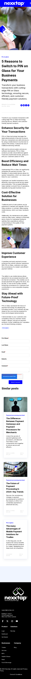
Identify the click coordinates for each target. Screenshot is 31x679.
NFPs (3, 653)
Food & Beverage (6, 662)
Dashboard (5, 634)
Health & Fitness (6, 656)
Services (4, 650)
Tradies (4, 647)
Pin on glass (5, 328)
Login (3, 631)
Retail (3, 659)
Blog (15, 647)
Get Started (5, 637)
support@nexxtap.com (8, 610)
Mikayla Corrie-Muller (8, 104)
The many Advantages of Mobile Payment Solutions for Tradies (14, 531)
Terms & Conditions (16, 674)
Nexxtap (12, 631)
